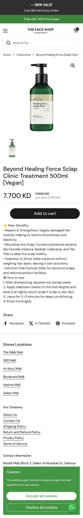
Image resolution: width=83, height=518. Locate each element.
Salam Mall (11, 393)
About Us (10, 415)
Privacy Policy (13, 438)
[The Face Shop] (40, 31)
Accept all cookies (41, 496)
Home (7, 55)
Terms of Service (15, 444)
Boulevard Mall (13, 377)
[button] (75, 31)
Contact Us (11, 421)
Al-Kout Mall (12, 369)
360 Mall (9, 360)
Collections (23, 55)
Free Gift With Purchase (41, 19)
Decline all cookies (41, 507)
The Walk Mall (13, 352)
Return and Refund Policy (21, 432)
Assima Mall (11, 385)
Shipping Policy (14, 426)
